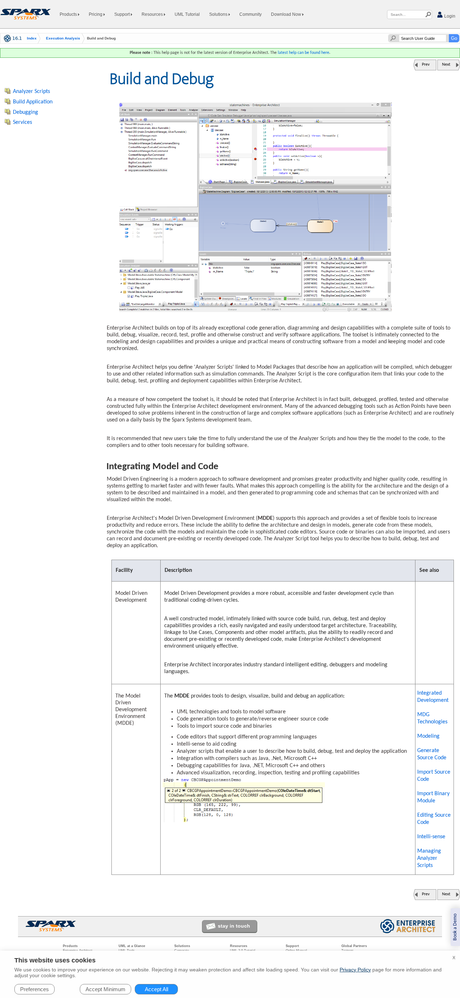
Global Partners (354, 946)
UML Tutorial (187, 14)
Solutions (219, 14)
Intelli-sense (431, 837)
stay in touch (234, 926)
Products (69, 14)
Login (449, 16)
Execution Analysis (63, 38)
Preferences (34, 989)
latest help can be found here (303, 53)
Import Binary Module (433, 797)
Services (22, 122)
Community (250, 14)
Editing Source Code (434, 818)
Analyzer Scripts (31, 91)
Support (122, 14)
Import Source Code (433, 775)
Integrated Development (432, 696)
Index (32, 38)
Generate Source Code (431, 754)
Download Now (286, 14)
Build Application (32, 102)
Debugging (25, 112)
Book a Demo (455, 927)
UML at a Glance (132, 946)
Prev (425, 64)
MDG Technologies (432, 718)
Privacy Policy (355, 970)
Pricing (96, 14)
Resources (153, 14)
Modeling (428, 736)
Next (446, 64)
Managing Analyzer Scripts (429, 858)
